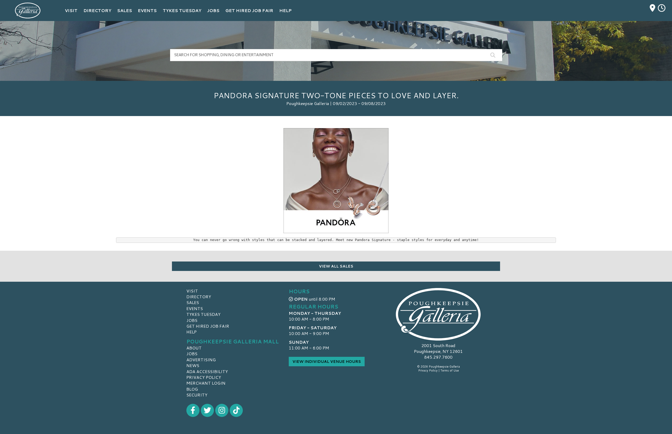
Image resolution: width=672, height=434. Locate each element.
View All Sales (336, 266)
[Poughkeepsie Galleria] (438, 314)
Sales (192, 302)
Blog (192, 389)
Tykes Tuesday (203, 314)
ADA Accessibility (207, 371)
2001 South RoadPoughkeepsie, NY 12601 (438, 348)
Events (194, 308)
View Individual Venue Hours (326, 361)
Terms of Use (449, 370)
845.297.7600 (438, 357)
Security (196, 395)
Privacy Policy (203, 377)
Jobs (191, 320)
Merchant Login (205, 383)
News (192, 365)
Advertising (201, 360)
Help (191, 332)
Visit (192, 291)
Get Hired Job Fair (207, 326)
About (194, 348)
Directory (198, 297)
